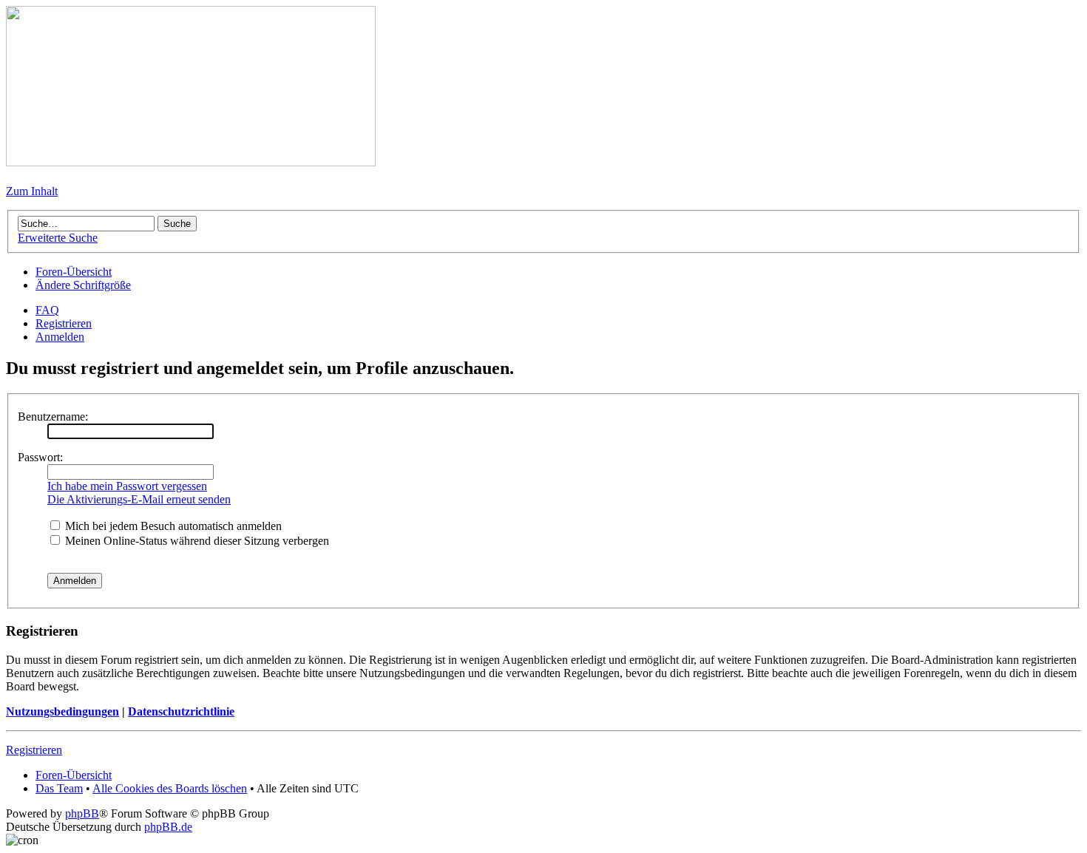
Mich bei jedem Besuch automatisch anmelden (172, 526)
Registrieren (63, 323)
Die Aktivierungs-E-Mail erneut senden (139, 499)
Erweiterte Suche (58, 237)
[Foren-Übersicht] (191, 162)
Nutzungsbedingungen (62, 711)
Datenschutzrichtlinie (181, 711)
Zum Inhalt (32, 191)
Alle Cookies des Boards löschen (169, 788)
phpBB (82, 813)
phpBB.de (168, 826)
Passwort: (40, 457)
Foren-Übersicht (73, 271)
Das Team (59, 788)
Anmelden (59, 336)
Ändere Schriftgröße (83, 285)
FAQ (47, 310)
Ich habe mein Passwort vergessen (127, 486)
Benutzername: (53, 416)
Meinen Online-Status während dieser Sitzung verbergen (195, 540)
